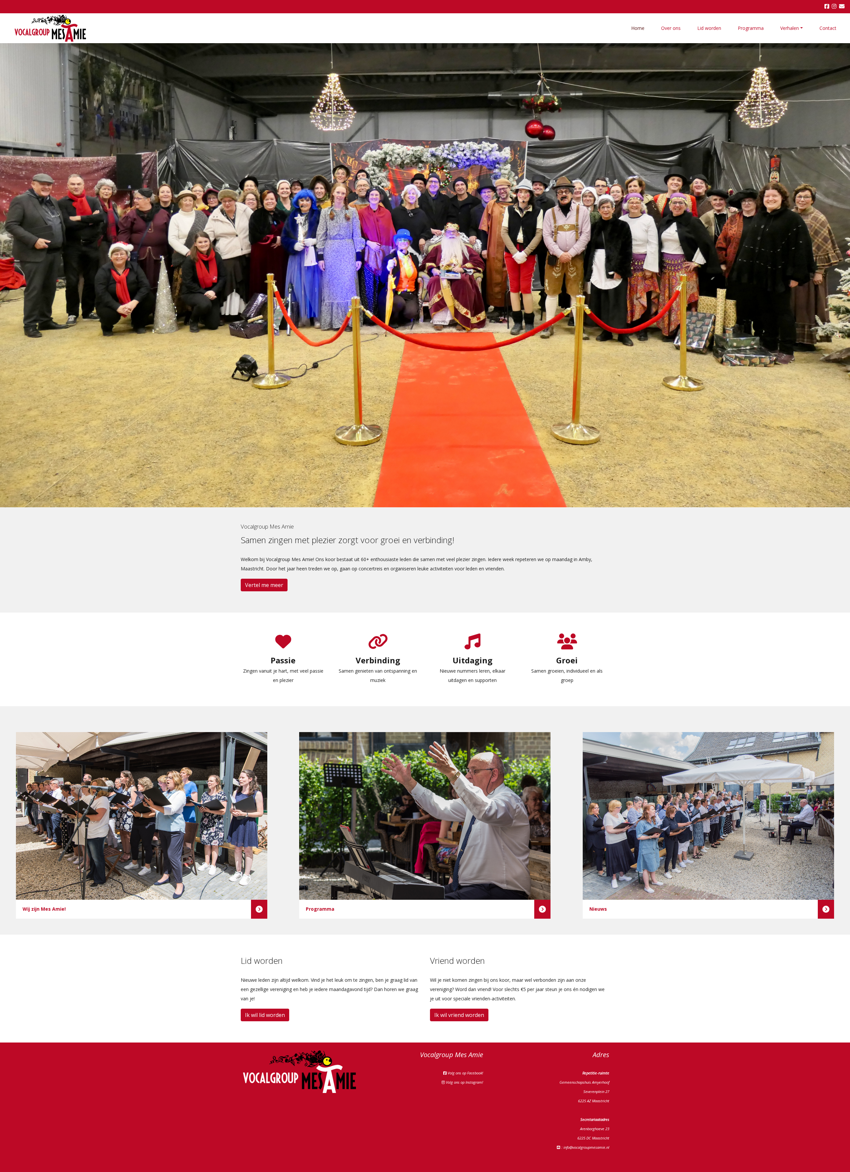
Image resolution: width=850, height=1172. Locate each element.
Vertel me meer (264, 585)
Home (637, 28)
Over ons (671, 28)
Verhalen (789, 28)
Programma (751, 28)
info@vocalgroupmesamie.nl (586, 1147)
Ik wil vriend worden (459, 1015)
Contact (827, 28)
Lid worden (709, 28)
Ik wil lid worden (265, 1015)
